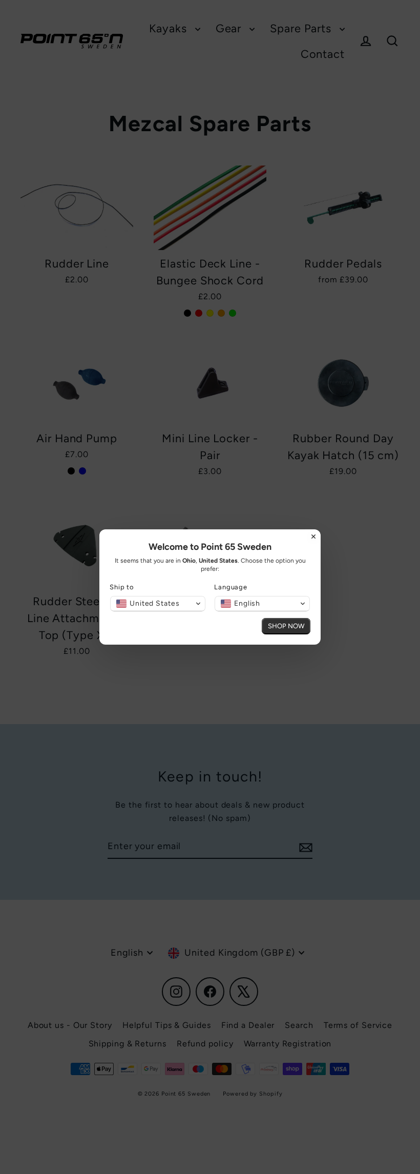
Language (230, 587)
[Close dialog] (313, 536)
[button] (158, 603)
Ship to (122, 587)
